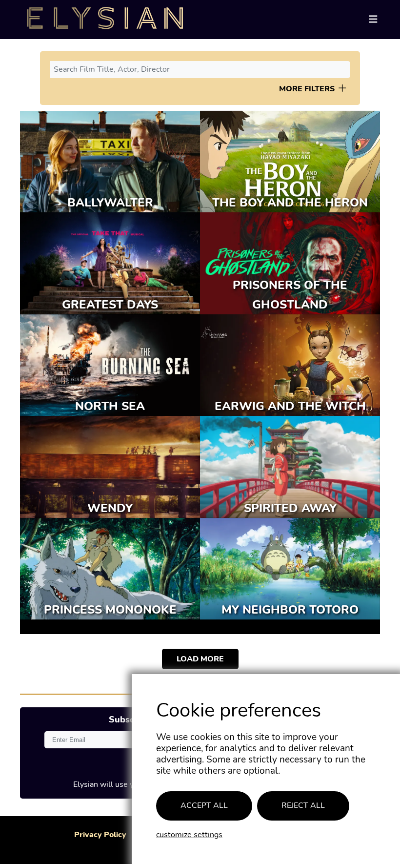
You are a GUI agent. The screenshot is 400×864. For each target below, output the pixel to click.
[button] (342, 88)
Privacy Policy (100, 835)
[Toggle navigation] (373, 20)
